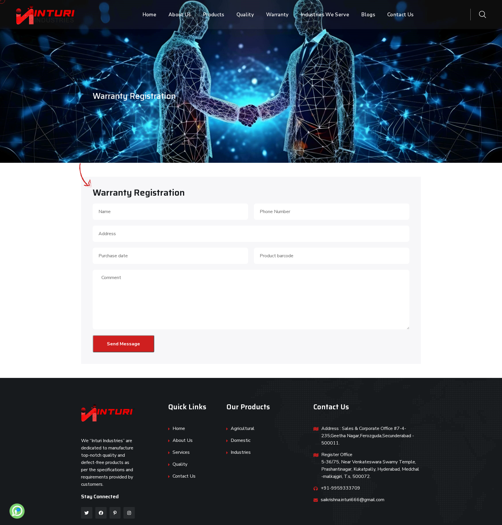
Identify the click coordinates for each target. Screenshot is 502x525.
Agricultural (242, 428)
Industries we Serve (325, 14)
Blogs (368, 14)
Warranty (277, 14)
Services (181, 452)
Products (213, 14)
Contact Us (400, 14)
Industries (241, 452)
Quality (245, 14)
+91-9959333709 (340, 488)
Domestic (240, 440)
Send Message (123, 344)
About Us (179, 14)
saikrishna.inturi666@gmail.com (352, 500)
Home (149, 14)
